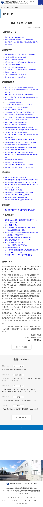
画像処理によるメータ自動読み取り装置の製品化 (20, 62)
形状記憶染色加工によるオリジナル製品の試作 (20, 140)
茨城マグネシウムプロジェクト (15, 37)
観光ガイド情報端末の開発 (13, 110)
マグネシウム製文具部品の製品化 (15, 67)
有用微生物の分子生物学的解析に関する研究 (19, 192)
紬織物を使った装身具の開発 (14, 162)
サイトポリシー (32, 497)
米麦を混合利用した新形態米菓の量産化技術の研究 (21, 130)
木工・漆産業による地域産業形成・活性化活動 (20, 227)
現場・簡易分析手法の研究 (13, 190)
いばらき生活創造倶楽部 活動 (15, 230)
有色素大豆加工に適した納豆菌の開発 (17, 195)
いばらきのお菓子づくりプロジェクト (17, 245)
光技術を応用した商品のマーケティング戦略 (19, 165)
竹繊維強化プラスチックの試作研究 (16, 132)
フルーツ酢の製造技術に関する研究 (16, 122)
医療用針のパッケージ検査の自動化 (16, 107)
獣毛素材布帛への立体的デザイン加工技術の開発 (20, 142)
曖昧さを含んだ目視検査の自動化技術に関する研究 (21, 180)
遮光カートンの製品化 (12, 72)
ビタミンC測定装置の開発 (13, 102)
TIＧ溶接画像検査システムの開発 (15, 57)
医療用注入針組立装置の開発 (14, 60)
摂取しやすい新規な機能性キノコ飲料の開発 (19, 95)
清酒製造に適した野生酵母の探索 (15, 125)
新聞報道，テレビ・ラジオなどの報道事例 (18, 255)
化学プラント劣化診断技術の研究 (15, 177)
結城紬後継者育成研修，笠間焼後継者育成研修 (20, 210)
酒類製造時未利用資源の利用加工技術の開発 (19, 127)
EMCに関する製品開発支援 (13, 65)
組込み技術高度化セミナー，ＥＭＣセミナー (19, 240)
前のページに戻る (21, 347)
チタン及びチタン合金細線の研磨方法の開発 (19, 115)
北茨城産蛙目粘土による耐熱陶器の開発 (17, 145)
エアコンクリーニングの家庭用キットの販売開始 (20, 70)
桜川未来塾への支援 (11, 225)
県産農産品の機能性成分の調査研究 (16, 197)
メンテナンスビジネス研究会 (14, 242)
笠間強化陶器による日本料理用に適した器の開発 (20, 147)
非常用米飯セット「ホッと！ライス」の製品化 (20, 55)
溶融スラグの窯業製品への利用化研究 (17, 150)
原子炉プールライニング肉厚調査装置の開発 (19, 87)
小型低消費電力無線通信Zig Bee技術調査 (18, 237)
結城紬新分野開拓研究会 (12, 247)
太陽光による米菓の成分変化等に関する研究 (19, 200)
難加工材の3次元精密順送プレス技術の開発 (19, 40)
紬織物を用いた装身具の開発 (14, 160)
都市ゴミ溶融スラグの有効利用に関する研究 (19, 152)
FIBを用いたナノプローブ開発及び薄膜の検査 (19, 112)
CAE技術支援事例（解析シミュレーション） (19, 105)
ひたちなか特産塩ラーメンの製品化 (16, 75)
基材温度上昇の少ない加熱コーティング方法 (19, 167)
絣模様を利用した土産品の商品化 (15, 77)
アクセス (9, 497)
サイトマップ (19, 497)
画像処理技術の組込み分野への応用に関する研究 (20, 182)
